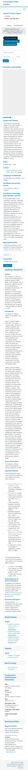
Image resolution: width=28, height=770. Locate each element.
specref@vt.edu (10, 752)
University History (13, 657)
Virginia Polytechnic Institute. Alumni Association (14, 626)
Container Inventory (10, 44)
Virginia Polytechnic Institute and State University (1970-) (14, 639)
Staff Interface (15, 762)
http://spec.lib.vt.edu (11, 735)
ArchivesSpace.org (12, 764)
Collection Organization (11, 41)
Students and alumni (14, 655)
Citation (9, 25)
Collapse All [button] (7, 265)
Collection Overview (10, 38)
